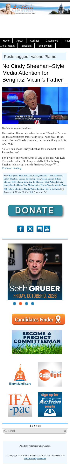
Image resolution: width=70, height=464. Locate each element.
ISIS (14, 181)
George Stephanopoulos (29, 178)
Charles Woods (55, 175)
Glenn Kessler (47, 178)
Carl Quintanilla (40, 175)
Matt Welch (50, 181)
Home (6, 40)
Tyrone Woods (46, 184)
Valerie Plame (61, 184)
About (20, 40)
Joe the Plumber (36, 181)
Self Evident (45, 45)
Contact (34, 40)
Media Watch (30, 188)
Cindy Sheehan (11, 178)
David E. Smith (53, 188)
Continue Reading (12, 168)
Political (40, 188)
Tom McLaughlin (31, 184)
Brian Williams (25, 175)
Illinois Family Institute (35, 458)
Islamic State (22, 181)
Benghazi (13, 175)
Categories (52, 40)
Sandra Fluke (16, 184)
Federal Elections (15, 188)
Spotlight (27, 45)
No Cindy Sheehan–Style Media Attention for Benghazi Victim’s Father (33, 73)
